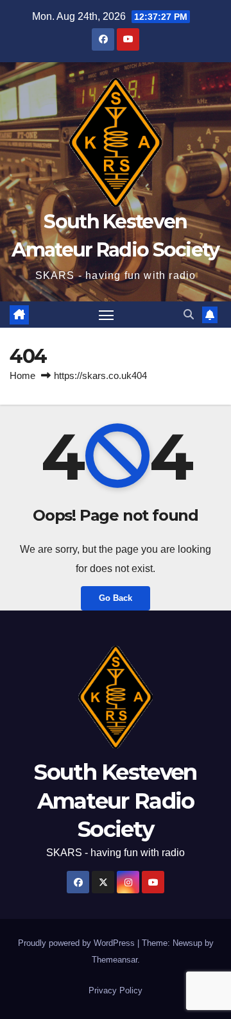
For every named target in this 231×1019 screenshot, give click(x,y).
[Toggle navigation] (106, 315)
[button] (189, 314)
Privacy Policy (115, 990)
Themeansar (114, 959)
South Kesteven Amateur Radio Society (115, 800)
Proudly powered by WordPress (77, 943)
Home (22, 375)
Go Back (115, 598)
